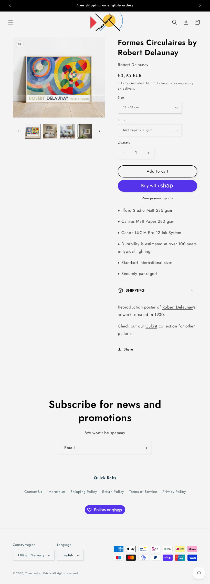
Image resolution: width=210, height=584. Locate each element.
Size (121, 97)
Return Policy (113, 491)
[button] (10, 22)
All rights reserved (65, 573)
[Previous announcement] (10, 5)
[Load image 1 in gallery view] (32, 131)
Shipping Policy (83, 491)
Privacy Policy (174, 491)
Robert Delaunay (177, 307)
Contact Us (33, 491)
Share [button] (128, 349)
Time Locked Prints (38, 573)
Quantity (124, 142)
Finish (122, 120)
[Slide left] (18, 131)
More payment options (158, 198)
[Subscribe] (145, 448)
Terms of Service (143, 491)
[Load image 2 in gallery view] (50, 131)
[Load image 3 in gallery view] (67, 131)
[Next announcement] (200, 5)
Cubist (151, 326)
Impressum (56, 491)
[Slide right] (99, 131)
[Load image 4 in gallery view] (84, 131)
